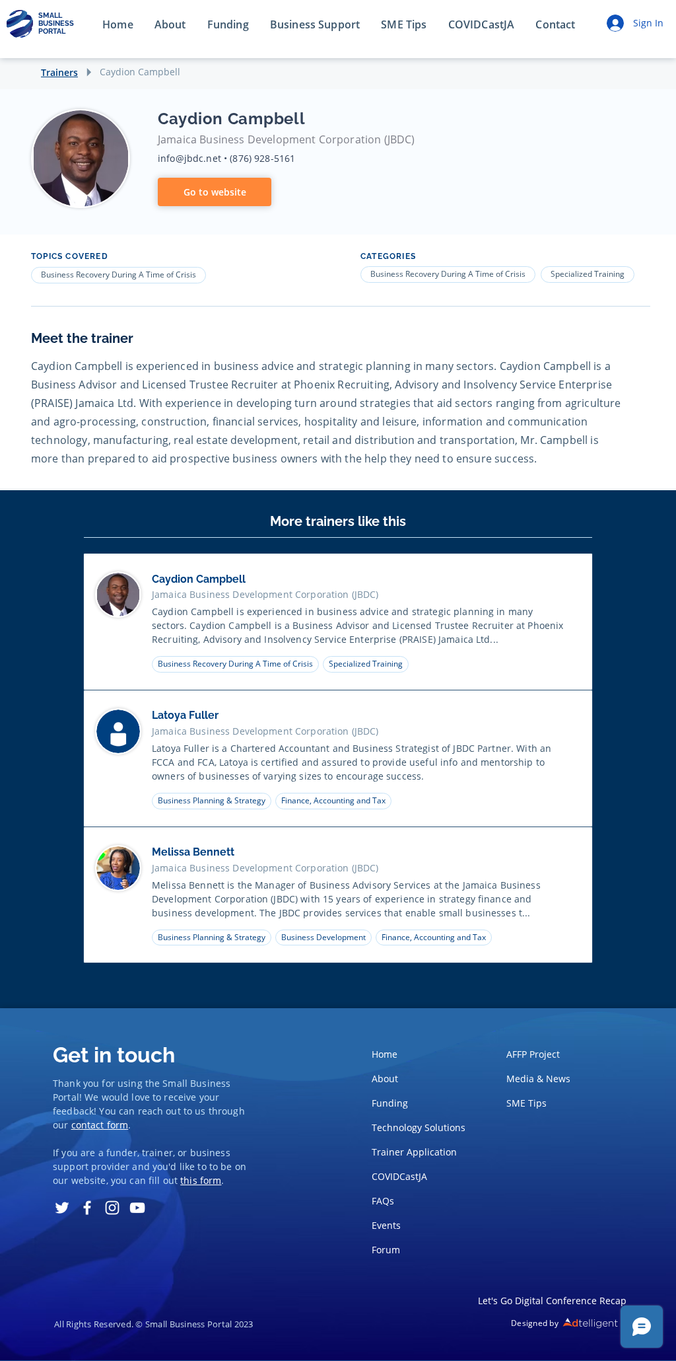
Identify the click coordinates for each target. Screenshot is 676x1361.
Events (386, 1225)
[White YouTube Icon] (137, 1207)
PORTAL (51, 31)
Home (384, 1054)
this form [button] (200, 1180)
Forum (386, 1249)
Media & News (538, 1078)
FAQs (383, 1201)
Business (210, 1083)
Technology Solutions (415, 1127)
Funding (390, 1103)
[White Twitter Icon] (62, 1207)
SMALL (50, 15)
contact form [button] (100, 1125)
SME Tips (526, 1103)
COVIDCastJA (399, 1176)
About (385, 1078)
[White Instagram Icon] (112, 1207)
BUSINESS (56, 23)
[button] (555, 25)
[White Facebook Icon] (87, 1207)
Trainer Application (414, 1152)
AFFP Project (533, 1054)
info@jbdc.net (189, 158)
